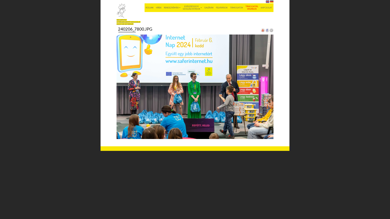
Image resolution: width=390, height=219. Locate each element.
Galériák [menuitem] (209, 7)
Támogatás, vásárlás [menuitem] (251, 7)
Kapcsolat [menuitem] (266, 7)
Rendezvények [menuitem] (171, 7)
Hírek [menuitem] (158, 7)
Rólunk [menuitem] (150, 7)
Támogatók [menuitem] (236, 7)
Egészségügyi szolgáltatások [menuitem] (191, 7)
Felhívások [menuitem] (222, 7)
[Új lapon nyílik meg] (267, 32)
